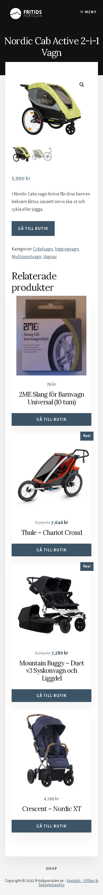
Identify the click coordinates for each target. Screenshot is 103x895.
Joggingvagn (67, 249)
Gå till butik (33, 228)
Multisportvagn (26, 256)
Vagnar (50, 256)
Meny (91, 12)
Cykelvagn (43, 249)
